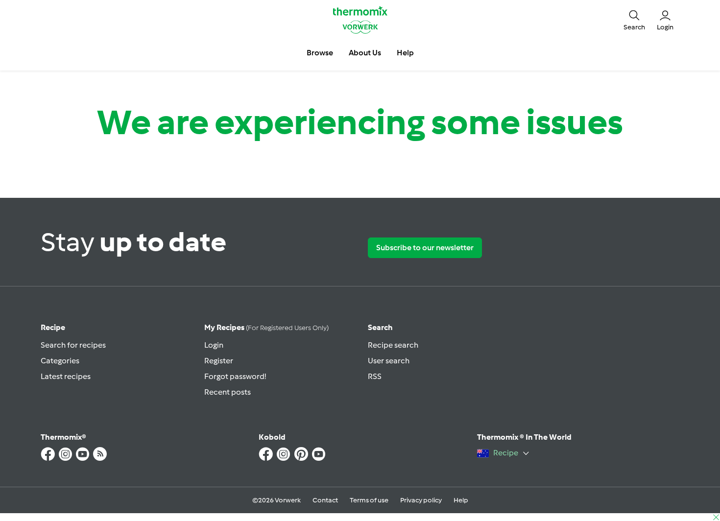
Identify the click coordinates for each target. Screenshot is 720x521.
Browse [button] (320, 52)
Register (218, 360)
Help (461, 500)
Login (213, 345)
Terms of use (369, 500)
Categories (60, 360)
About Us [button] (365, 52)
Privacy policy (421, 500)
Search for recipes (73, 345)
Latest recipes (66, 376)
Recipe (53, 327)
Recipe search (393, 345)
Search (380, 327)
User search (388, 360)
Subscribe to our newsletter (425, 247)
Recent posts (227, 392)
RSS (375, 376)
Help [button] (405, 52)
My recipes (266, 327)
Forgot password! (235, 376)
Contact (325, 500)
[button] (634, 19)
